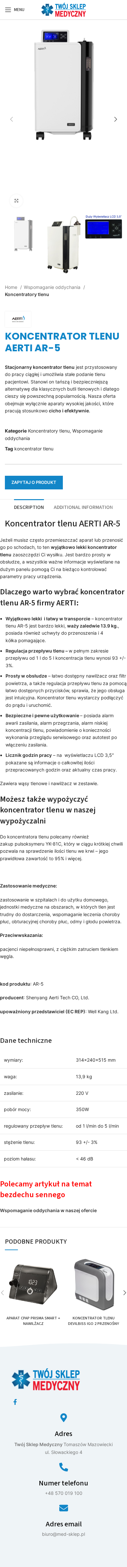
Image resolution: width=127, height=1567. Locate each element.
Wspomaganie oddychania (53, 287)
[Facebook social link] (15, 1402)
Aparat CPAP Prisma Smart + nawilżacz (33, 1321)
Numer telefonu (63, 1483)
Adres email (64, 1524)
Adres (63, 1434)
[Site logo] (63, 9)
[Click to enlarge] (16, 200)
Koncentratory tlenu (27, 294)
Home (12, 287)
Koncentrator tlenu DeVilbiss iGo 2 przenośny (93, 1321)
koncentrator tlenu (33, 448)
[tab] (29, 506)
